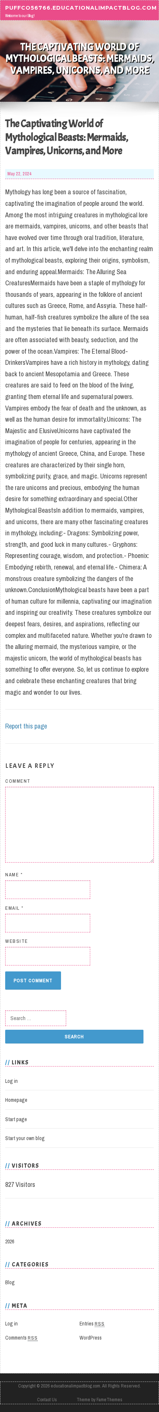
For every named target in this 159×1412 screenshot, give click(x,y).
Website (16, 941)
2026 (9, 1241)
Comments (21, 1337)
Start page (16, 1119)
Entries (92, 1323)
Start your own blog (25, 1138)
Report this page (26, 726)
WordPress (91, 1337)
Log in (11, 1081)
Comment (18, 781)
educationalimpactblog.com (75, 1386)
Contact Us (47, 1399)
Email (14, 908)
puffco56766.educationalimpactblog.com (81, 7)
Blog (10, 1282)
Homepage (16, 1100)
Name (14, 874)
